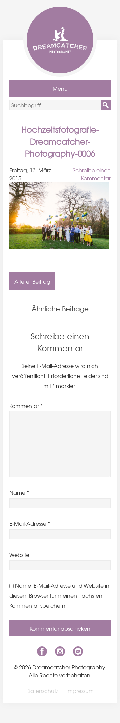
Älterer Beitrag (32, 281)
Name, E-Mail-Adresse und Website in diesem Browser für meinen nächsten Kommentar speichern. (59, 595)
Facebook (42, 651)
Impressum (80, 691)
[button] (106, 105)
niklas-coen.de (78, 651)
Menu (60, 88)
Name (19, 492)
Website (19, 555)
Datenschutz (42, 691)
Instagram (60, 651)
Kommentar (26, 406)
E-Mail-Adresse (29, 523)
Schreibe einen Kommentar (92, 174)
